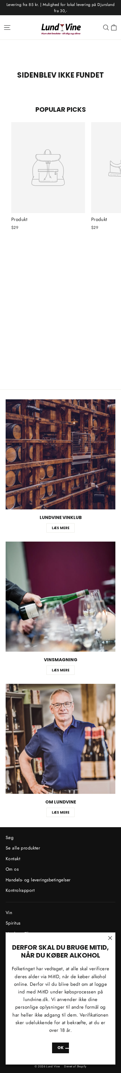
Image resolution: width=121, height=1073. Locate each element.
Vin (9, 912)
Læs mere (61, 527)
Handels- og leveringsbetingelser (38, 880)
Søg (10, 837)
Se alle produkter (23, 848)
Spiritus (13, 923)
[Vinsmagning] (60, 597)
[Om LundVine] (60, 739)
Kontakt (13, 858)
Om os (12, 869)
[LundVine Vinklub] (60, 454)
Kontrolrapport (20, 890)
